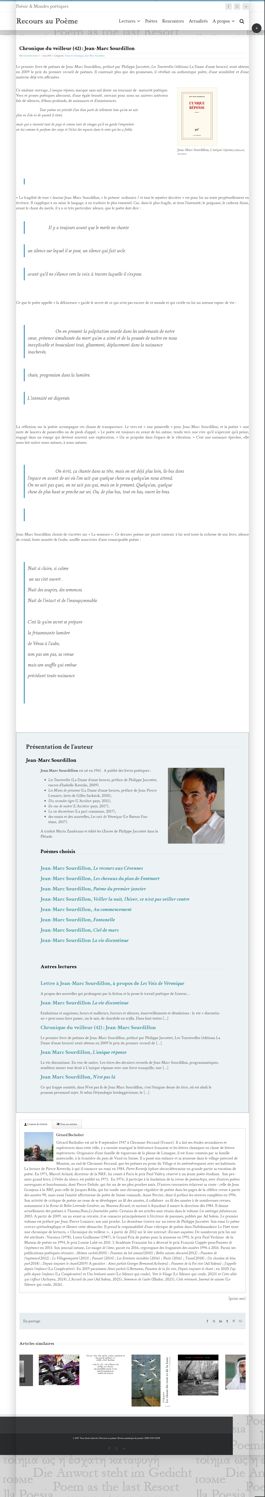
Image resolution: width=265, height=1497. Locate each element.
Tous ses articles (68, 1124)
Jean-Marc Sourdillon (95, 55)
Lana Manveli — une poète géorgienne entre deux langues (34, 1357)
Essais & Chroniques (74, 55)
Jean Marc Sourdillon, (84, 1052)
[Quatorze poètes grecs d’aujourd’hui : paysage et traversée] (86, 1365)
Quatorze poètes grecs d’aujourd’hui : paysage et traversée (80, 1355)
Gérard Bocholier (30, 55)
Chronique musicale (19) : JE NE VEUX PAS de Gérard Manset (173, 1362)
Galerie (45, 1357)
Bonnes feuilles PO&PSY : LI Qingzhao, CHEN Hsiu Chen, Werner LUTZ (127, 1368)
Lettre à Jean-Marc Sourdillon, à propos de (112, 983)
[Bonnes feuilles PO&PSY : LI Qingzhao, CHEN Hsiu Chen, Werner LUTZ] (132, 1384)
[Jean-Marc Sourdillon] (196, 769)
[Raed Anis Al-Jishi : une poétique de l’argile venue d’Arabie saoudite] (225, 1372)
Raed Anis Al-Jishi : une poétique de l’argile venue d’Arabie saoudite (219, 1359)
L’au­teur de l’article (37, 1124)
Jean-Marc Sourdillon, (92, 868)
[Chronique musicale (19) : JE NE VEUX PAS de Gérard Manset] (179, 1375)
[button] (242, 21)
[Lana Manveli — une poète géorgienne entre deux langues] (39, 1370)
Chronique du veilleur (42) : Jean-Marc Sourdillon (98, 1027)
